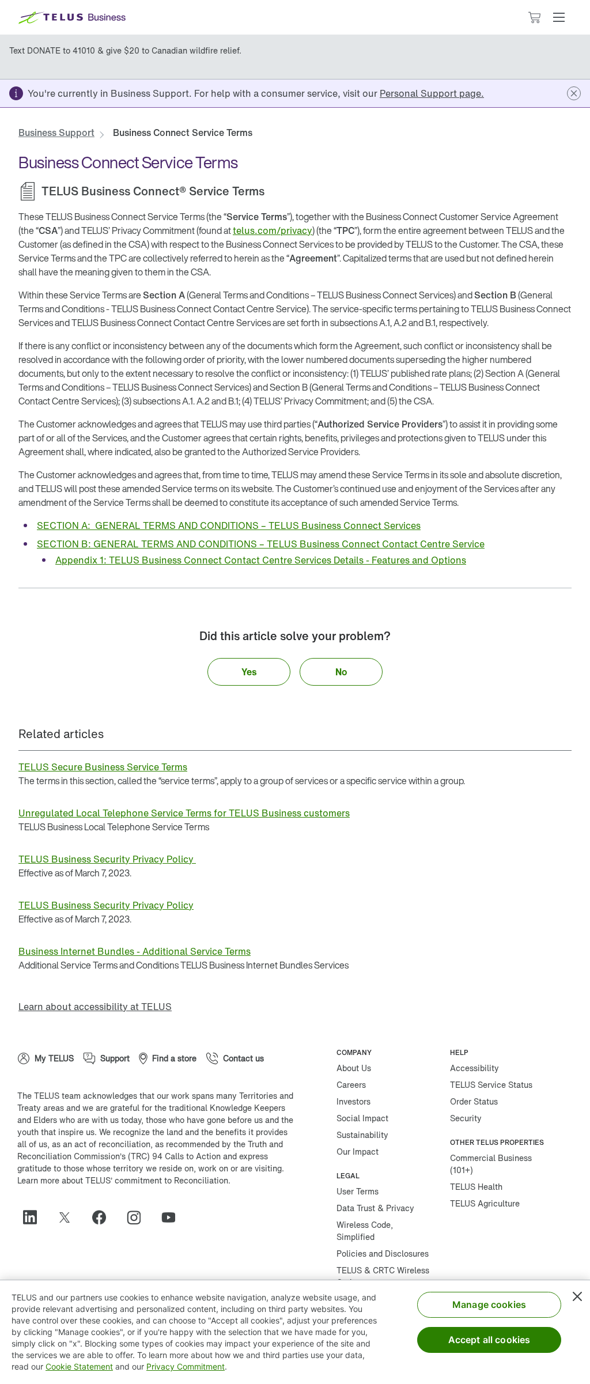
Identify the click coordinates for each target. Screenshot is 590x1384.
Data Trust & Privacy (375, 1208)
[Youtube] (173, 1217)
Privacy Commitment (185, 1366)
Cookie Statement (79, 1366)
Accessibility (474, 1068)
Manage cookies (489, 1304)
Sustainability (362, 1135)
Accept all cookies (489, 1339)
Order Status (474, 1101)
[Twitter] (69, 1217)
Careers (351, 1085)
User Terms (357, 1191)
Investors (353, 1101)
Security (466, 1118)
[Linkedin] (34, 1217)
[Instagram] (138, 1217)
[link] (431, 93)
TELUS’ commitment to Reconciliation (156, 1180)
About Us (353, 1068)
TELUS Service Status (491, 1085)
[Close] (577, 1296)
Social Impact (362, 1118)
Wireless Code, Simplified (364, 1231)
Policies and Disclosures (382, 1253)
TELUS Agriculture (485, 1203)
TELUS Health (476, 1187)
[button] (559, 17)
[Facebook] (103, 1217)
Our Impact (357, 1151)
